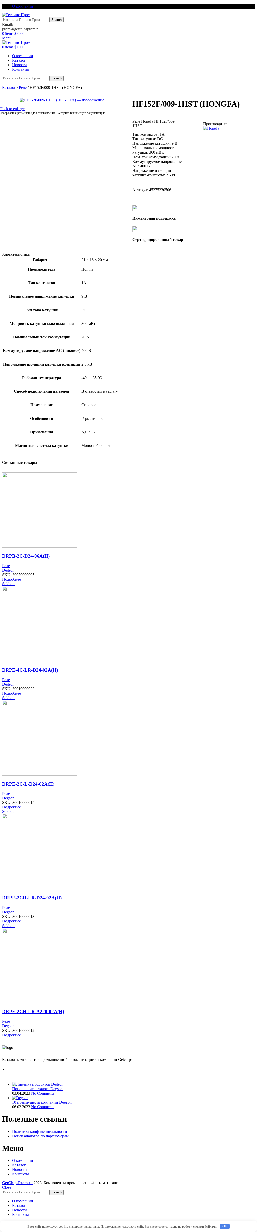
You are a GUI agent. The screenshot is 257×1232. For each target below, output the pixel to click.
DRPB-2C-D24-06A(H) (26, 556)
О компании (22, 1160)
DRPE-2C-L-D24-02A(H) (28, 784)
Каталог (9, 87)
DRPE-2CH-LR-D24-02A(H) (32, 897)
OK (224, 1226)
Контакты (20, 1174)
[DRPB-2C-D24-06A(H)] (39, 546)
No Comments (42, 1093)
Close (6, 1187)
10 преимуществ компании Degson (42, 1102)
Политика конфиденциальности (39, 1131)
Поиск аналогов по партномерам (40, 1136)
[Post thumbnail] (37, 1084)
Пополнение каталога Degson (37, 1089)
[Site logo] (16, 15)
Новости (19, 1169)
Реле (23, 87)
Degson (8, 570)
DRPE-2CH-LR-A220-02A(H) (33, 1011)
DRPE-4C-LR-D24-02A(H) (30, 670)
